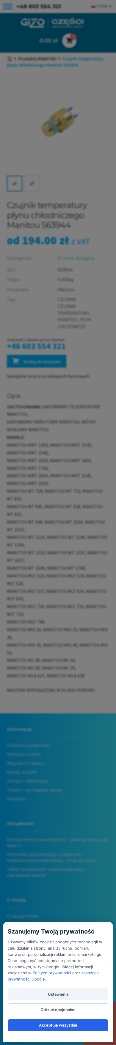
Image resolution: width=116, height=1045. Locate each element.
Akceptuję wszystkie (58, 1025)
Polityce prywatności (52, 972)
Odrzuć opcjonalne (58, 1009)
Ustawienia (58, 994)
